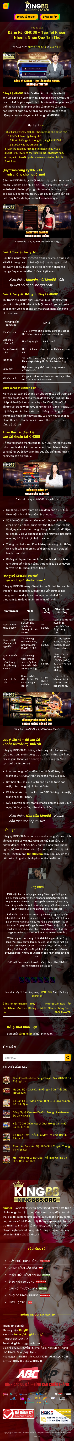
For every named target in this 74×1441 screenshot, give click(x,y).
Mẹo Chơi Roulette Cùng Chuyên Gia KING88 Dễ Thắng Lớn (42, 1079)
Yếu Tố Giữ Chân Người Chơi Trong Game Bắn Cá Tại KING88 (40, 1125)
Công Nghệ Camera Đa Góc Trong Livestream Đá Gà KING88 (41, 1113)
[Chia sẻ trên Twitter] (34, 980)
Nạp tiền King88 (38, 815)
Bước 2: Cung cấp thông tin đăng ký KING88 (34, 140)
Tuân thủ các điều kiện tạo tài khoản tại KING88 (32, 148)
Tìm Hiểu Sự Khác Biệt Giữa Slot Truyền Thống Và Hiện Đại (41, 1147)
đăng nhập (25, 1033)
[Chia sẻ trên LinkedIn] (52, 980)
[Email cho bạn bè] (40, 980)
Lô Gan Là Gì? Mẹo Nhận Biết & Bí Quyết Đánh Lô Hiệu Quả (41, 1102)
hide (41, 125)
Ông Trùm (55, 47)
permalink (37, 995)
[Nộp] (68, 1057)
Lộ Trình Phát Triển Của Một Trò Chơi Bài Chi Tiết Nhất (40, 1136)
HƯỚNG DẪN (37, 28)
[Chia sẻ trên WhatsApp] (21, 980)
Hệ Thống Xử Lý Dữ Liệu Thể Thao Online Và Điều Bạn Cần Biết (40, 1159)
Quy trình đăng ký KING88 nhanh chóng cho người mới (35, 131)
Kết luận (10, 161)
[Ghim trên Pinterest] (46, 980)
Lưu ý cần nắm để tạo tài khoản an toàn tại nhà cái (33, 157)
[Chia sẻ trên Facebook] (27, 980)
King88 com (35, 853)
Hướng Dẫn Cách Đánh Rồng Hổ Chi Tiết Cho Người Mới (40, 1091)
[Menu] (5, 6)
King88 (7, 1207)
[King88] (37, 6)
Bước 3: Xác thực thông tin (25, 144)
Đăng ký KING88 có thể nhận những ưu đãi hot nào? (34, 152)
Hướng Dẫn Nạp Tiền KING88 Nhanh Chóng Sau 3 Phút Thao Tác (54, 1008)
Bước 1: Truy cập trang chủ (24, 136)
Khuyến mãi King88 (41, 279)
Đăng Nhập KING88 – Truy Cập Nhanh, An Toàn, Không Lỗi (19, 1008)
